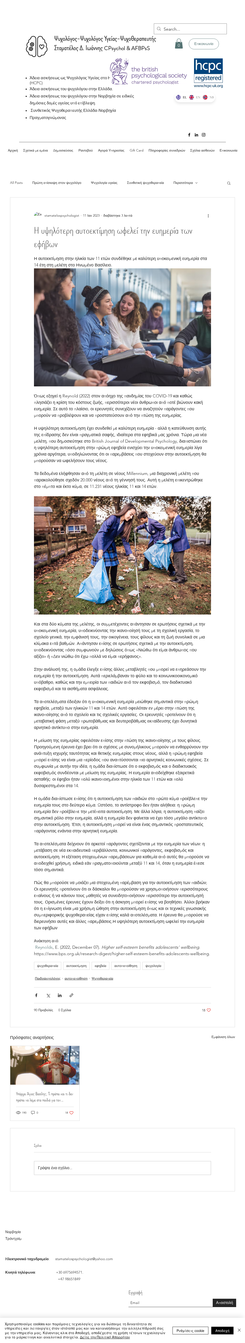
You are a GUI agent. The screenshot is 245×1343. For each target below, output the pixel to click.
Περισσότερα (183, 183)
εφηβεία (100, 966)
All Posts (16, 183)
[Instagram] (203, 134)
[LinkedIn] (196, 134)
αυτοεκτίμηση (76, 966)
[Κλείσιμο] (239, 1330)
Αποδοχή (222, 1330)
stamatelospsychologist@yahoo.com (84, 1259)
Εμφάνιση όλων (223, 1037)
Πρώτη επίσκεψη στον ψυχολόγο (56, 183)
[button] (179, 44)
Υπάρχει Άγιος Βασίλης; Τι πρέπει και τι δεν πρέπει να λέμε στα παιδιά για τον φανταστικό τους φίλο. (44, 1097)
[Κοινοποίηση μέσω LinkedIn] (59, 995)
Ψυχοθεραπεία (102, 978)
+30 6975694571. (70, 1272)
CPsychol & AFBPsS (127, 48)
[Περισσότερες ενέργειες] (208, 216)
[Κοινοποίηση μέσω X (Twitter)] (48, 995)
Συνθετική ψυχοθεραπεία (145, 183)
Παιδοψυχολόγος (48, 978)
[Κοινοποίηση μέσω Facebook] (36, 995)
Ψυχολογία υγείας (104, 183)
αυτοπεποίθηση (125, 966)
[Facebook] (189, 134)
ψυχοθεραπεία (47, 966)
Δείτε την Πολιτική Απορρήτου (105, 1337)
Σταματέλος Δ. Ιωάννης (79, 48)
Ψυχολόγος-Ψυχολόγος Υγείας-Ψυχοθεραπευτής (105, 38)
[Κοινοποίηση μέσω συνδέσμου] (71, 995)
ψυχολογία (153, 966)
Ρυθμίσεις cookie (190, 1330)
